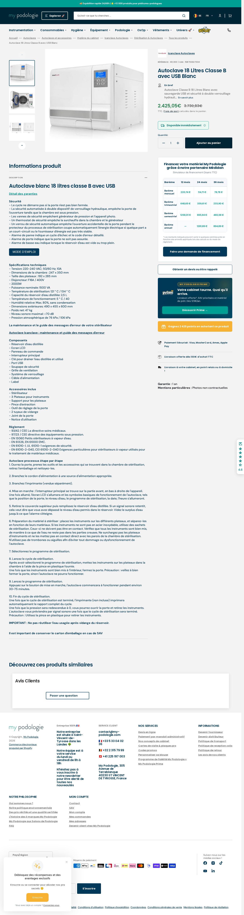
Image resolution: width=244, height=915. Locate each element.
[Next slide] (22, 145)
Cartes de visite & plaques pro (157, 745)
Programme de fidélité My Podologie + (162, 759)
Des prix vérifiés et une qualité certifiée (33, 812)
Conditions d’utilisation (90, 907)
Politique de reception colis (215, 745)
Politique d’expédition (117, 907)
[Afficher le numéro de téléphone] (229, 30)
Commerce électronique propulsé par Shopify (23, 746)
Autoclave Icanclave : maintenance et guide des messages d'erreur (57, 333)
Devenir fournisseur (210, 732)
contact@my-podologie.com (109, 733)
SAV (71, 808)
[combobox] (131, 16)
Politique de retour (210, 750)
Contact (74, 803)
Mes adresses (77, 821)
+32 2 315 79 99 (113, 750)
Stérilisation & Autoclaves (148, 38)
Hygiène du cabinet (88, 38)
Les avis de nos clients (212, 754)
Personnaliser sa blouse (153, 754)
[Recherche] (184, 16)
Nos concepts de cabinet (153, 741)
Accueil (13, 38)
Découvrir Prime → (195, 310)
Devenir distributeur (211, 736)
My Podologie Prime (150, 764)
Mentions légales (192, 907)
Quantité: (163, 135)
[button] (229, 16)
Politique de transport (212, 741)
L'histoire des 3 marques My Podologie (33, 816)
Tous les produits (178, 38)
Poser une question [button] (64, 695)
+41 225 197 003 (114, 756)
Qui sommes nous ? (21, 803)
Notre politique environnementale (30, 808)
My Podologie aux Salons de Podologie (33, 821)
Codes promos (147, 750)
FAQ (11, 826)
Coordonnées (138, 907)
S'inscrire (89, 888)
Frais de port (171, 111)
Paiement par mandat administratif (161, 736)
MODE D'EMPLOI (24, 251)
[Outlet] (204, 30)
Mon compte (77, 812)
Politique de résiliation (216, 907)
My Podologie (30, 736)
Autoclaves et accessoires (57, 38)
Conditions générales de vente (165, 907)
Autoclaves (29, 38)
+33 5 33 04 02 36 (111, 742)
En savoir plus (185, 97)
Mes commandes (80, 816)
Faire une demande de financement (195, 251)
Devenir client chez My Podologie (89, 826)
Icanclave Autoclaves (116, 38)
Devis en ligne (147, 732)
